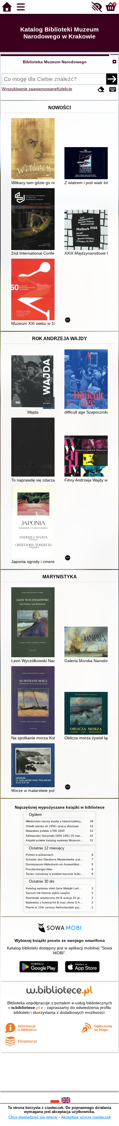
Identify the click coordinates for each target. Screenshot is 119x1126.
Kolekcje (64, 88)
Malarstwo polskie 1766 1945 (45, 830)
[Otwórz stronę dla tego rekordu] (34, 149)
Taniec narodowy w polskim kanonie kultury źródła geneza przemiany (71, 873)
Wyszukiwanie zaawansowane (29, 88)
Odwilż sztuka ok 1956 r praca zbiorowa (52, 826)
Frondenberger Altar (39, 869)
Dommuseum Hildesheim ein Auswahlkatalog (55, 864)
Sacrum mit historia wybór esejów (48, 892)
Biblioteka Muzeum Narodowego (55, 62)
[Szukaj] (111, 78)
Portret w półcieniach (39, 854)
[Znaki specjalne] (112, 89)
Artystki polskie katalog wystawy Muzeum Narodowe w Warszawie (69, 840)
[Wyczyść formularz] (101, 89)
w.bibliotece (25, 1007)
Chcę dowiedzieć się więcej (32, 1117)
